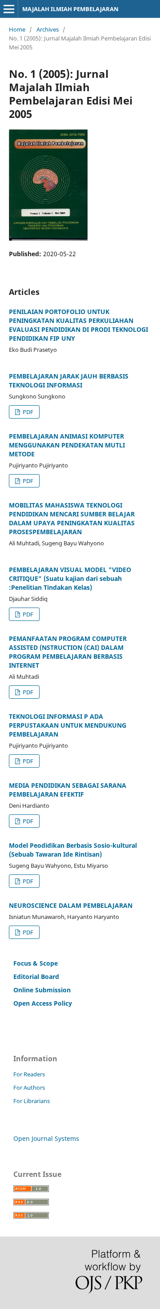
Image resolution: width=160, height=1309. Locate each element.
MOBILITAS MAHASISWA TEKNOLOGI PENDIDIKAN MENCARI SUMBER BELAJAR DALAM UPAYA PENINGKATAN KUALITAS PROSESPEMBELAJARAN (72, 518)
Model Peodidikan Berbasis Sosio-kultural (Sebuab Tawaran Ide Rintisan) (73, 849)
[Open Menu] (9, 9)
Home (17, 29)
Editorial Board (36, 976)
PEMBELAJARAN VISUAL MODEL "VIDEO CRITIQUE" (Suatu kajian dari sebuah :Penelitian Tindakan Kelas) (70, 578)
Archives (47, 29)
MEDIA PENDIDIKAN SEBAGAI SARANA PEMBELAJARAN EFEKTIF (67, 789)
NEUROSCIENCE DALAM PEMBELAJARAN (70, 905)
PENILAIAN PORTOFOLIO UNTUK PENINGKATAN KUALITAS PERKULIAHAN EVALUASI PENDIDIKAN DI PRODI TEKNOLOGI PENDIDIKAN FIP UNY (78, 324)
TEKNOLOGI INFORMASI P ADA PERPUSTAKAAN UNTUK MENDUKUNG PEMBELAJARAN (67, 725)
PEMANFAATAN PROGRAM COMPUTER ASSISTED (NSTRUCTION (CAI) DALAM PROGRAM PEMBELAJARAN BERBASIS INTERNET (68, 651)
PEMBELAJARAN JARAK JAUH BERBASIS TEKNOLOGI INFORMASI (68, 380)
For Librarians (31, 1101)
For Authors (29, 1087)
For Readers (29, 1074)
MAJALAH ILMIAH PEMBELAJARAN (70, 9)
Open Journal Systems (46, 1138)
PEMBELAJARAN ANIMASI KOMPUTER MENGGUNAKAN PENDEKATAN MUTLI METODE (67, 445)
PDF (27, 412)
